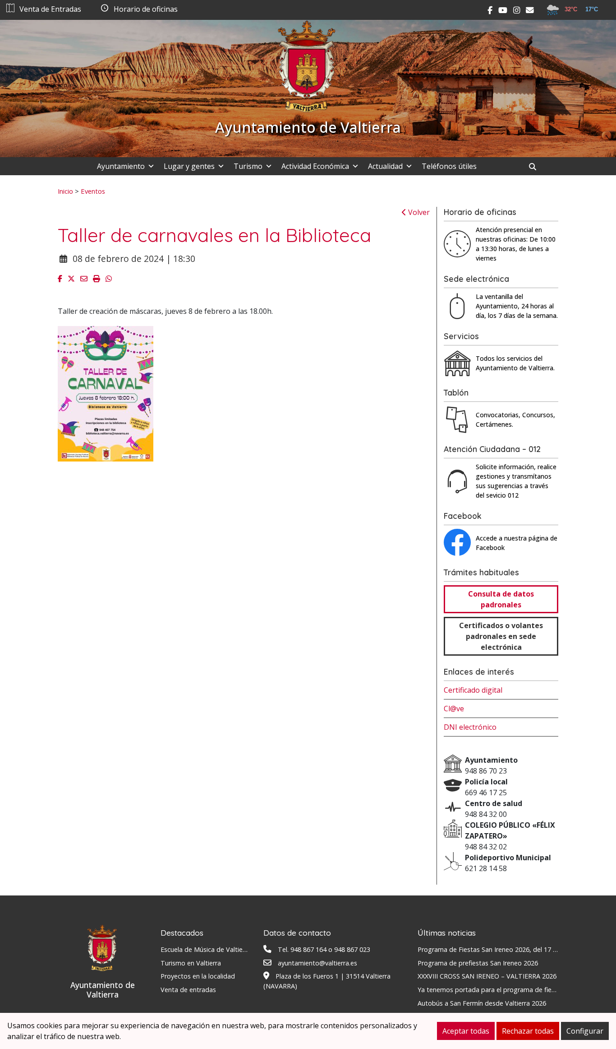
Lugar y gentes (189, 166)
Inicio (65, 191)
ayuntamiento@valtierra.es (317, 963)
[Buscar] (536, 167)
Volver (418, 212)
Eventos (93, 191)
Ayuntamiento (121, 166)
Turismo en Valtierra (191, 963)
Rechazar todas (528, 1031)
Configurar (584, 1031)
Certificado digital (473, 690)
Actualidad (385, 166)
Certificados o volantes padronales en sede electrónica (501, 636)
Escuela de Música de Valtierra (206, 949)
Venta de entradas (188, 989)
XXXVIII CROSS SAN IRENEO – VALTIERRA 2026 (487, 976)
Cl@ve (454, 708)
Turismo (248, 166)
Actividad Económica (315, 166)
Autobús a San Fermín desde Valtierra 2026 (482, 1003)
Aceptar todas (465, 1031)
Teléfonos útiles (449, 166)
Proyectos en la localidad (198, 976)
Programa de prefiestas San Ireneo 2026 (478, 963)
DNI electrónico (470, 727)
